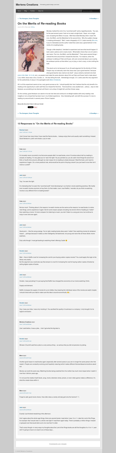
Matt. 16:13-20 (29, 75)
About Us (40, 11)
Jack (20, 175)
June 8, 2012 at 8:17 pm (25, 393)
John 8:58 (21, 75)
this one (94, 40)
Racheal (22, 130)
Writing (33, 27)
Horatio (21, 251)
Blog (25, 11)
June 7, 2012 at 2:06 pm (25, 203)
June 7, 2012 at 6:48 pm (25, 253)
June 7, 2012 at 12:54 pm (25, 177)
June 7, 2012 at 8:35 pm (25, 324)
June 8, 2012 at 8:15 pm (25, 358)
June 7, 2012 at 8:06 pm (25, 305)
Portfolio (32, 11)
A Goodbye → (94, 18)
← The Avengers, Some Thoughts (28, 18)
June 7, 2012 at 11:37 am (25, 151)
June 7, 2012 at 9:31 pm (25, 341)
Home (19, 11)
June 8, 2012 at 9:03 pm (25, 409)
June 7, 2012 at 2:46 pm (25, 227)
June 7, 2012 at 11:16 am (25, 132)
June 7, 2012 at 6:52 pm (25, 277)
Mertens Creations (27, 4)
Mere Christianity (55, 80)
